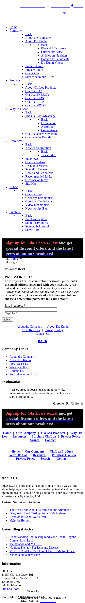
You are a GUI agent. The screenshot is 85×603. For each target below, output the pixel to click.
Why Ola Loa (18, 455)
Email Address (15, 305)
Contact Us (43, 333)
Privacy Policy (54, 330)
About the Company (29, 326)
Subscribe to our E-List (23, 374)
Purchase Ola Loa (44, 436)
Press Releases (31, 330)
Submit (7, 319)
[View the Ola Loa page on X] (74, 5)
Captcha (11, 313)
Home (7, 433)
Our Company (26, 433)
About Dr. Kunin (58, 326)
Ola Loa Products (53, 433)
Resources (19, 436)
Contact (50, 440)
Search (35, 440)
